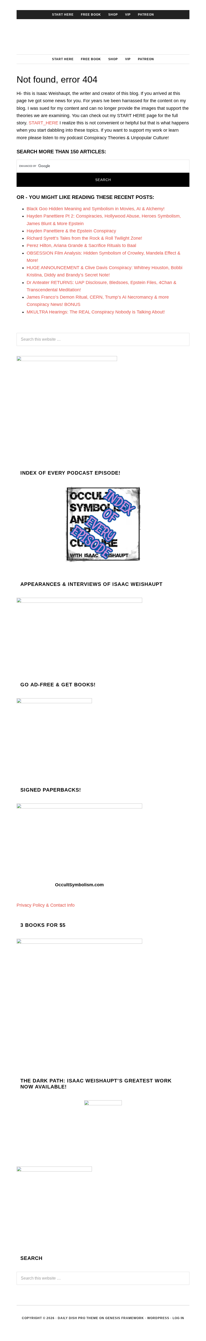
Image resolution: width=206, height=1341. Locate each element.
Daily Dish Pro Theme (78, 1318)
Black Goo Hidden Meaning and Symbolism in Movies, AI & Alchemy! (96, 208)
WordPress (158, 1318)
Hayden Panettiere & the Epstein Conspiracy (71, 230)
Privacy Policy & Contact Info (46, 905)
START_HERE (43, 122)
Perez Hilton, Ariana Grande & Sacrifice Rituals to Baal (81, 245)
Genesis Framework (124, 1318)
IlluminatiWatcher (103, 36)
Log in (178, 1318)
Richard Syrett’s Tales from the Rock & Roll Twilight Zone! (84, 238)
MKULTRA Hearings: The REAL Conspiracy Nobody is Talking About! (96, 311)
